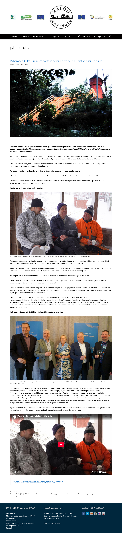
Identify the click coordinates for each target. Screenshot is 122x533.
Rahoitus (67, 36)
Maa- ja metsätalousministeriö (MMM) (20, 516)
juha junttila (24, 494)
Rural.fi (9, 528)
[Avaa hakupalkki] (110, 36)
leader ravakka (33, 494)
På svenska (83, 36)
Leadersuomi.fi (12, 521)
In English (98, 36)
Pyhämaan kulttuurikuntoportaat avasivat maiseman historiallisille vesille (56, 61)
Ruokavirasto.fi (11, 518)
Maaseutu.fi (10, 513)
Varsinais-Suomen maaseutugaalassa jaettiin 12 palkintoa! (37, 481)
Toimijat (53, 36)
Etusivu (13, 36)
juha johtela (16, 494)
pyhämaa (52, 494)
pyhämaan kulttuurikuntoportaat (65, 494)
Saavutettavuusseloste (52, 523)
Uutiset (24, 36)
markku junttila (43, 494)
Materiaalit (38, 36)
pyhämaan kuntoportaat (84, 494)
